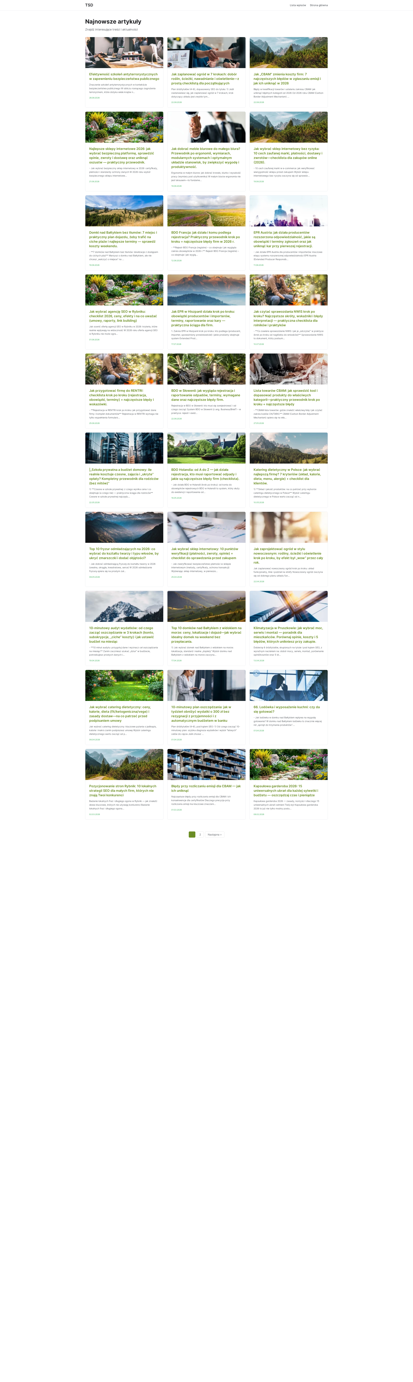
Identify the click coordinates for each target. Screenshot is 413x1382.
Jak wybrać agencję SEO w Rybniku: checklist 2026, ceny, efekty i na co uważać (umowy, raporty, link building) (123, 316)
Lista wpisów (298, 5)
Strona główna (319, 5)
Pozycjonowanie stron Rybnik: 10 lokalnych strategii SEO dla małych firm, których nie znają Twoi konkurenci (122, 790)
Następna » (215, 834)
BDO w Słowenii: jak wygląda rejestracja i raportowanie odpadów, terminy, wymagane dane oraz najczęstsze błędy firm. (205, 395)
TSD (89, 5)
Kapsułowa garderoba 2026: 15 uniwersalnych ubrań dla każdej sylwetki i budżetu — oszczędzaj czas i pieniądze (286, 790)
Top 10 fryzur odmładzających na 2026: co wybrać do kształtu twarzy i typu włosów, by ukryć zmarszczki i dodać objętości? (124, 553)
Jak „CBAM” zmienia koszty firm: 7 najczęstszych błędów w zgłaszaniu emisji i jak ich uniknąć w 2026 (287, 78)
